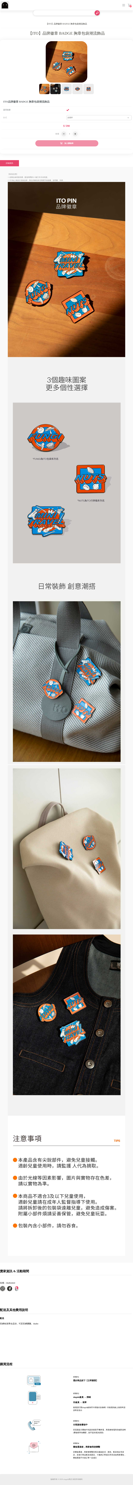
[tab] (9, 163)
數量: (57, 134)
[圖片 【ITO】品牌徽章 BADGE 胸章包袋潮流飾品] (44, 89)
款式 (5, 118)
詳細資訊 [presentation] (9, 163)
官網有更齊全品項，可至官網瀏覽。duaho (19, 1324)
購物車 (129, 5)
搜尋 (97, 12)
